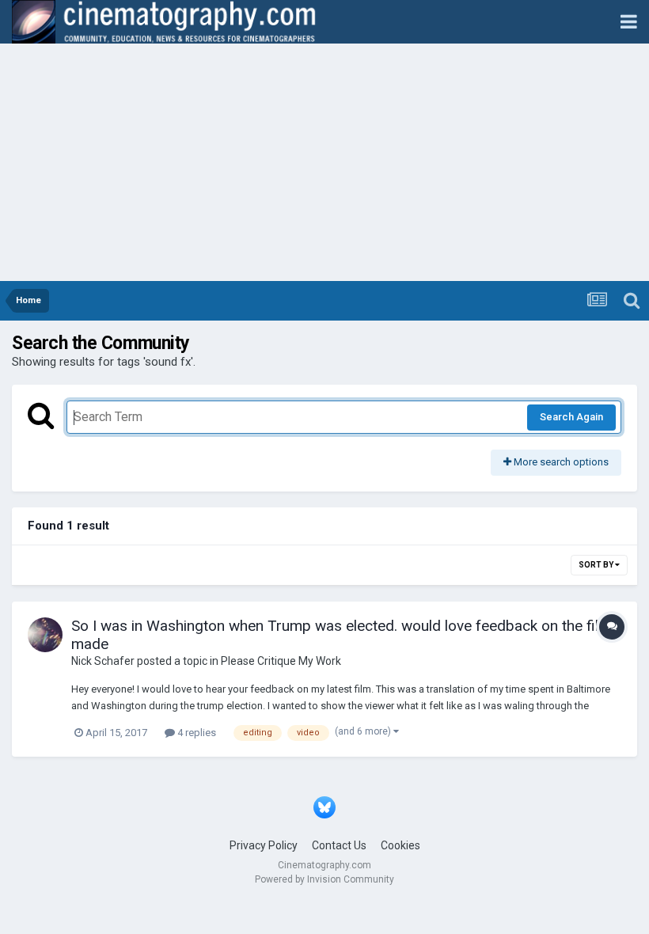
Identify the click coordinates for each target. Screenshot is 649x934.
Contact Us (339, 845)
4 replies (195, 732)
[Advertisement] (324, 162)
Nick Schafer (103, 661)
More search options (560, 462)
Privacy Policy (264, 845)
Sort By (597, 564)
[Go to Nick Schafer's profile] (45, 634)
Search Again (571, 417)
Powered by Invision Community (324, 879)
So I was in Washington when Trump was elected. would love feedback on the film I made (345, 635)
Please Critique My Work (281, 661)
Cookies (400, 845)
